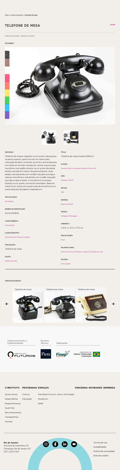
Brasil (63, 240)
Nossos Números (13, 403)
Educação (27, 399)
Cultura (26, 394)
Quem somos (11, 394)
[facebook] (55, 444)
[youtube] (74, 444)
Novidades (95, 387)
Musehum (43, 399)
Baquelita (64, 204)
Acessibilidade (99, 447)
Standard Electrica (67, 252)
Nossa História (11, 399)
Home (7, 15)
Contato (9, 422)
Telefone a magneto (82, 252)
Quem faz (9, 408)
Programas (29, 387)
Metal (71, 204)
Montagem (73, 216)
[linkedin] (65, 444)
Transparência (11, 417)
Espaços (43, 387)
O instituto (12, 387)
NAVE (40, 403)
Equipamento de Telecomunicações (17, 237)
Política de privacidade (104, 451)
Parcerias (81, 387)
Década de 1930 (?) (67, 180)
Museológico (9, 201)
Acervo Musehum (16, 15)
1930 (62, 192)
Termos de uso (100, 442)
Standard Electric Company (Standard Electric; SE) (78, 168)
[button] (7, 304)
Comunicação (9, 225)
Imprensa (109, 387)
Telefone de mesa (11, 261)
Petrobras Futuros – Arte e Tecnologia (56, 394)
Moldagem (64, 216)
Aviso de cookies (100, 456)
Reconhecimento (13, 412)
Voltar (112, 25)
